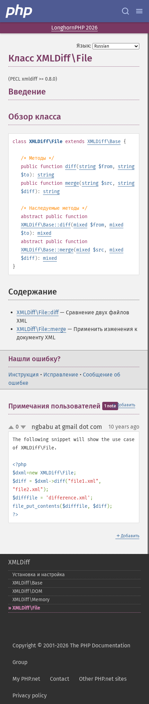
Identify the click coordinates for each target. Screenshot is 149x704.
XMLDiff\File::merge (41, 329)
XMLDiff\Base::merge (47, 250)
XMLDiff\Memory (31, 600)
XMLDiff (19, 562)
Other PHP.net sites (102, 679)
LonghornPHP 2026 (74, 27)
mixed (80, 225)
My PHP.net (26, 679)
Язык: (84, 45)
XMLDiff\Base (104, 141)
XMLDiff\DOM (27, 591)
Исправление (60, 374)
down (23, 427)
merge (72, 183)
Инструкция (23, 374)
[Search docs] (125, 11)
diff (70, 166)
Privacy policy (29, 695)
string (87, 166)
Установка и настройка (38, 575)
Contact (59, 679)
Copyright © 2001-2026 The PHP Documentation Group (71, 653)
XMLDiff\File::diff (38, 312)
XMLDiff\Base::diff (46, 225)
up (12, 427)
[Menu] (139, 11)
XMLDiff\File (26, 608)
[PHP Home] (19, 11)
